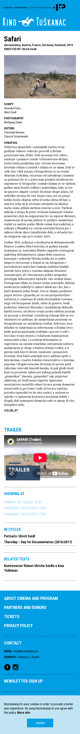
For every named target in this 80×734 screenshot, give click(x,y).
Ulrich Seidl (29, 49)
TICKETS (11, 616)
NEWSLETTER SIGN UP (23, 681)
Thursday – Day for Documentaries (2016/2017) (38, 542)
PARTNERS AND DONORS (25, 607)
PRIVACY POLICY (18, 625)
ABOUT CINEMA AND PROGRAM (31, 598)
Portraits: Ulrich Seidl (19, 536)
